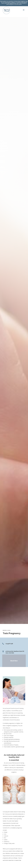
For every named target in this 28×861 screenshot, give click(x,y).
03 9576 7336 (9, 643)
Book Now (14, 661)
